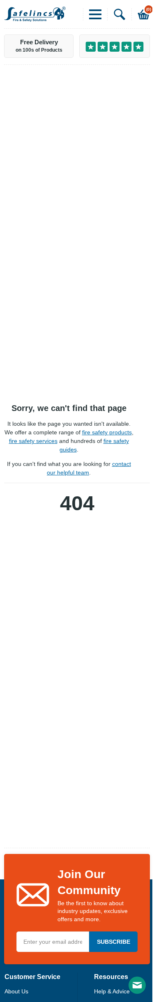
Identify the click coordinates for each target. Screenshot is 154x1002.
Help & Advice (112, 991)
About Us (16, 991)
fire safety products (107, 432)
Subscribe (113, 941)
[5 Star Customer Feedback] (114, 46)
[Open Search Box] (116, 14)
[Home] (35, 14)
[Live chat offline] (137, 985)
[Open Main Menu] (92, 14)
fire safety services (33, 441)
